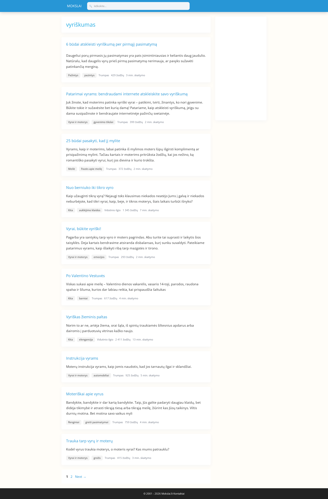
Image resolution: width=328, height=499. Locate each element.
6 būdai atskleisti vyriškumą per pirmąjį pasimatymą (111, 44)
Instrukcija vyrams (82, 358)
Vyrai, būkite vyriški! (83, 228)
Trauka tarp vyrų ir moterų (89, 440)
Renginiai (73, 422)
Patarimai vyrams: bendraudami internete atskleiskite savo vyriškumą (127, 93)
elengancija (86, 339)
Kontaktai (178, 493)
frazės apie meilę (91, 168)
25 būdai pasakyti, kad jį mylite (93, 140)
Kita (70, 210)
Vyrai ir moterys (77, 122)
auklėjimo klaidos (89, 210)
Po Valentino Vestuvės (85, 275)
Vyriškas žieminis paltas (86, 316)
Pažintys (73, 75)
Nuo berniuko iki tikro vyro (89, 187)
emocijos (99, 257)
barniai (83, 298)
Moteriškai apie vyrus (84, 393)
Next (80, 476)
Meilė (71, 168)
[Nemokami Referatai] (74, 6)
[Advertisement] (240, 68)
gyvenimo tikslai (103, 122)
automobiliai (101, 375)
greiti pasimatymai (96, 422)
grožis (97, 458)
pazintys (89, 75)
